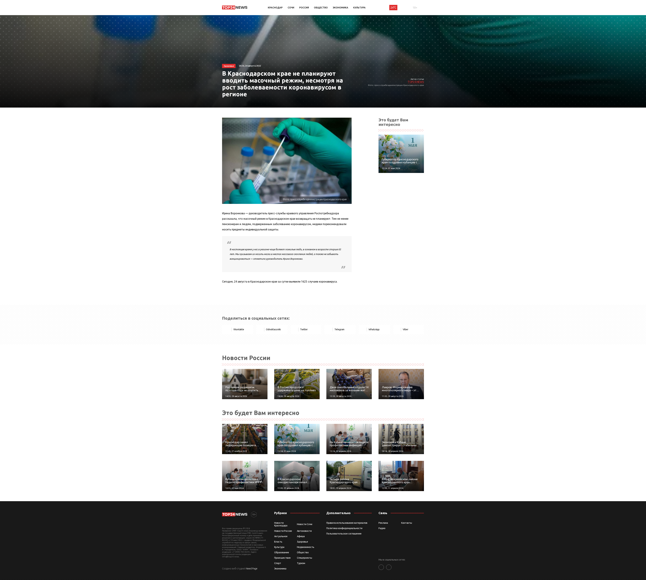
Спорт (277, 563)
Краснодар (275, 7)
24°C (393, 7)
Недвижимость (305, 547)
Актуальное (281, 536)
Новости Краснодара (280, 524)
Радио (382, 528)
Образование (281, 552)
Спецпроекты (304, 557)
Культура (359, 7)
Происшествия (282, 557)
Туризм (301, 563)
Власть (278, 541)
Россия (304, 7)
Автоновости (304, 531)
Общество (321, 7)
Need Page (251, 568)
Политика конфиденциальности (344, 528)
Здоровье (302, 541)
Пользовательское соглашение (344, 533)
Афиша (301, 536)
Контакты (406, 523)
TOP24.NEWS (416, 81)
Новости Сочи (304, 524)
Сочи (291, 7)
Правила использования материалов (346, 523)
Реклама (383, 523)
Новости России (283, 531)
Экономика (340, 7)
